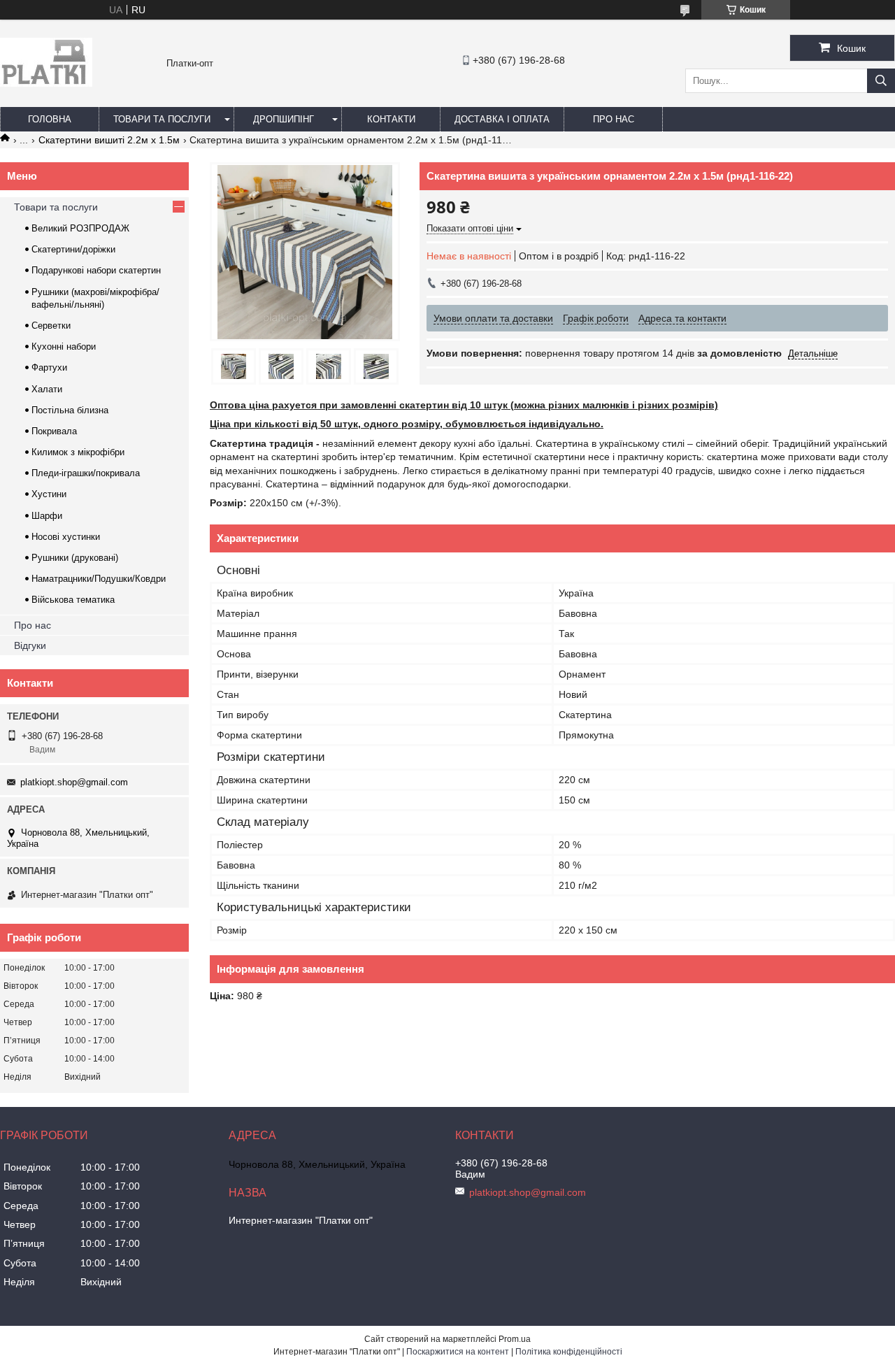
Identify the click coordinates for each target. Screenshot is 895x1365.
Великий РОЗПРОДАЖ (80, 228)
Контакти (391, 119)
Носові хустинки (65, 536)
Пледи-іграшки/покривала (85, 473)
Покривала (54, 431)
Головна (49, 119)
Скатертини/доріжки (73, 249)
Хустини (48, 494)
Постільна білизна (69, 410)
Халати (46, 389)
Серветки (51, 325)
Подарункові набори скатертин (96, 270)
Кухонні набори (63, 346)
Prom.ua (515, 1339)
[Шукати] (881, 81)
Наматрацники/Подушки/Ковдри (98, 578)
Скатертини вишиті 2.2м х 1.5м (109, 139)
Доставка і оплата (502, 119)
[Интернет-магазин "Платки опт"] (46, 83)
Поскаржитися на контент (457, 1352)
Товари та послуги (161, 119)
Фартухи (49, 367)
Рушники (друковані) (74, 557)
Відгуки (30, 645)
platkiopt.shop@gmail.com (74, 782)
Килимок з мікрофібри (77, 452)
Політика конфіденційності (568, 1352)
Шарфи (46, 515)
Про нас (613, 119)
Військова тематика (73, 599)
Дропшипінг (283, 119)
